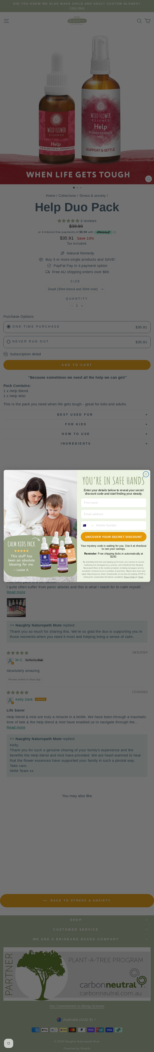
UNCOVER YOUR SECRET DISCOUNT (113, 536)
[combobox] (87, 525)
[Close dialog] (146, 474)
